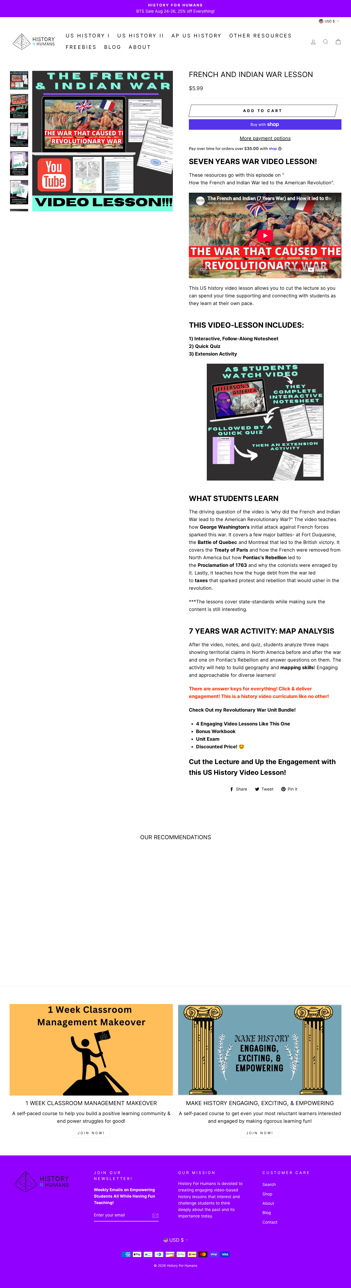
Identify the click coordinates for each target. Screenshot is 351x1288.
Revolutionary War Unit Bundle (258, 710)
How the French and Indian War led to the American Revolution (260, 183)
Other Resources (260, 36)
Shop (267, 1194)
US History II (140, 36)
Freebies (81, 47)
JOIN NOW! (91, 1133)
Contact (269, 1222)
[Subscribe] (155, 1215)
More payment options (265, 138)
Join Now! (260, 1133)
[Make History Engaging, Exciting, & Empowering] (259, 1050)
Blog (113, 47)
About (140, 47)
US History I (88, 36)
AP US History (196, 36)
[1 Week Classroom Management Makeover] (91, 1050)
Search (269, 1184)
